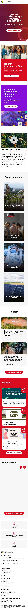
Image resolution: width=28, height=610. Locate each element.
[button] (21, 39)
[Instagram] (14, 601)
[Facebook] (2, 601)
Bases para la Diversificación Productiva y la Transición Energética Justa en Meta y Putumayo (14, 333)
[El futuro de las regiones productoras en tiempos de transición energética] (14, 393)
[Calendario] (14, 523)
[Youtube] (11, 601)
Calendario (14, 526)
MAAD (14, 545)
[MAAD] (14, 543)
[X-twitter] (8, 601)
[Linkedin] (5, 601)
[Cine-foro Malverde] (14, 414)
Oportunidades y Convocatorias (14, 535)
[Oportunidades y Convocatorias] (14, 533)
